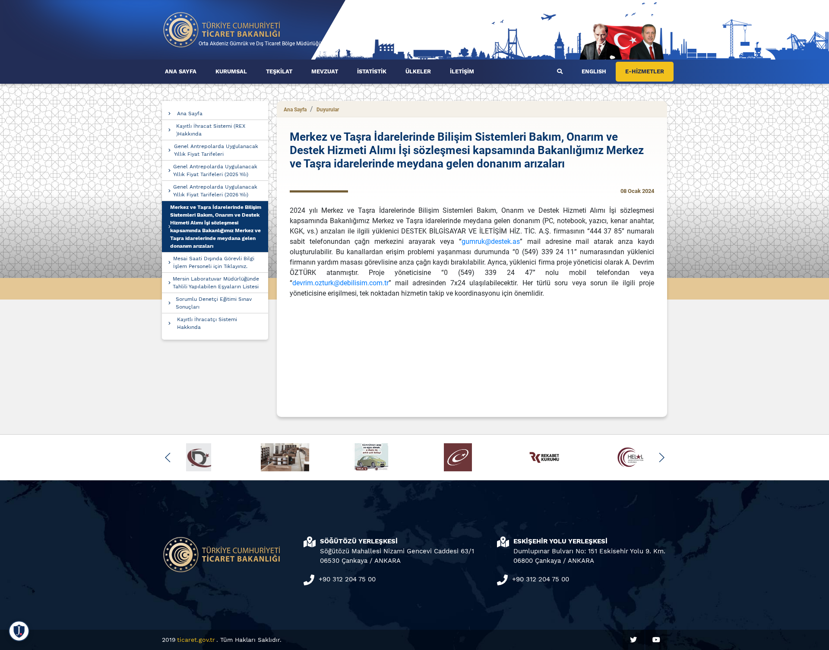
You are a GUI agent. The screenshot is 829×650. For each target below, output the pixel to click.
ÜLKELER (418, 71)
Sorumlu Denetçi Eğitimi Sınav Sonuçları (214, 303)
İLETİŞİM (462, 71)
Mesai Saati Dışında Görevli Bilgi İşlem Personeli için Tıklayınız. (213, 262)
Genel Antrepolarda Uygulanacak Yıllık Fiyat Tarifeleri (216, 150)
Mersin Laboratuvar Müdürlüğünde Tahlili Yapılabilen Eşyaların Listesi (216, 283)
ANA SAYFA (180, 71)
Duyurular (327, 110)
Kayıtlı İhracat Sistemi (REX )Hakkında (210, 130)
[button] (168, 457)
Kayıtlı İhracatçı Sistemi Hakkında (207, 323)
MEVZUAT (324, 71)
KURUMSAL (231, 71)
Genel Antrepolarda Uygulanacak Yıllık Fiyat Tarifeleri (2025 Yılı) (215, 170)
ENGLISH (594, 71)
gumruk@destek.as (491, 241)
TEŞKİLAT (279, 71)
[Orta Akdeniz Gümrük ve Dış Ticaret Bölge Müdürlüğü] (222, 29)
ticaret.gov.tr (196, 639)
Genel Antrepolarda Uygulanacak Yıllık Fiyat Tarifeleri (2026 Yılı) (215, 191)
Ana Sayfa (190, 113)
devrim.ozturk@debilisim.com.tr (340, 283)
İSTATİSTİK (371, 71)
